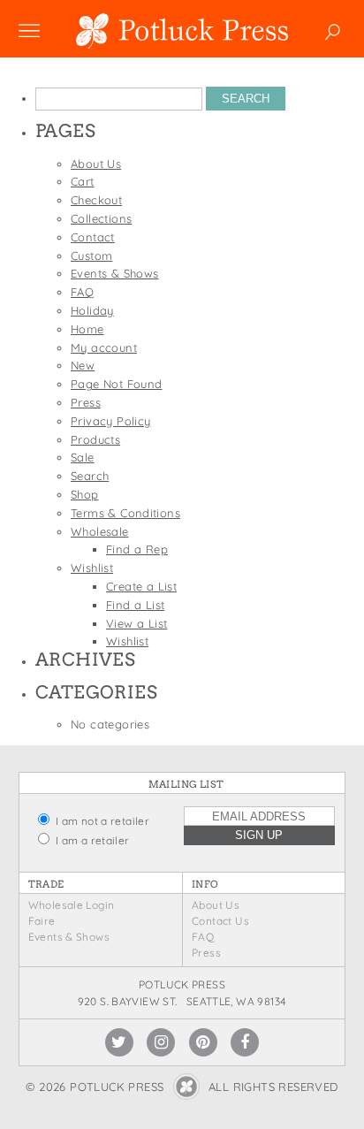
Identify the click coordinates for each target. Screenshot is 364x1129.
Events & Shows (114, 273)
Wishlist (92, 568)
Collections (101, 218)
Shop (85, 494)
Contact (93, 237)
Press (86, 402)
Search (90, 476)
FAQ (82, 292)
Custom (91, 255)
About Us (96, 163)
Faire (42, 920)
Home (87, 329)
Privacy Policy (110, 421)
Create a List (141, 586)
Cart (83, 181)
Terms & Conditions (125, 513)
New (83, 365)
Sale (83, 457)
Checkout (96, 200)
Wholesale (100, 531)
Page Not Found (116, 384)
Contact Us (220, 920)
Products (95, 439)
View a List (136, 623)
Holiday (92, 310)
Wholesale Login (71, 905)
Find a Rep (137, 549)
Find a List (135, 605)
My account (104, 347)
